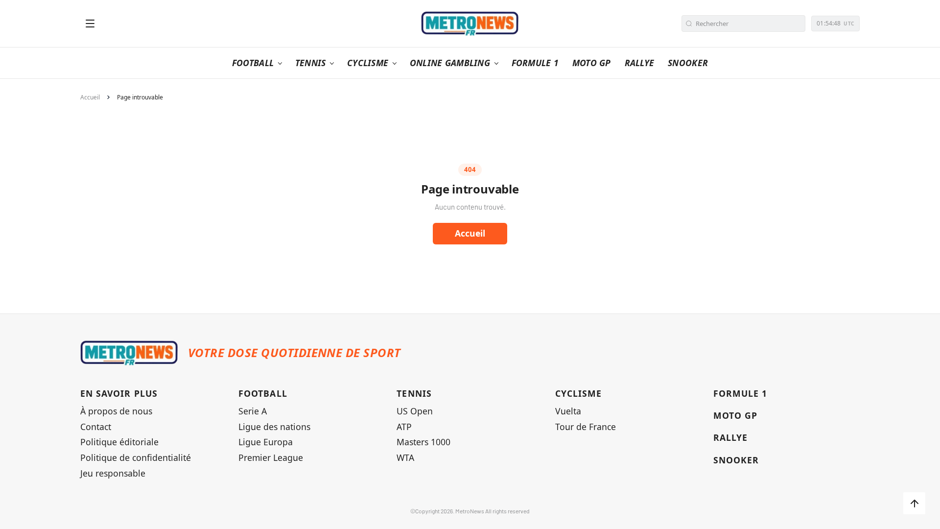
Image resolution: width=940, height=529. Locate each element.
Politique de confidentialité (135, 457)
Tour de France (585, 427)
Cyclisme (578, 393)
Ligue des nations (274, 427)
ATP (404, 427)
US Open (415, 411)
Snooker (736, 460)
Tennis (414, 393)
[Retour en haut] (914, 503)
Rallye (730, 438)
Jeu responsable (112, 473)
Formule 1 (740, 393)
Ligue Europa (265, 442)
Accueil (90, 97)
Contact (95, 427)
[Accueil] (470, 23)
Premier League (270, 457)
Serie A (252, 411)
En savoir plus (119, 393)
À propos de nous (116, 411)
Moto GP (735, 415)
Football (262, 393)
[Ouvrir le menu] (90, 23)
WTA (405, 457)
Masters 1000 (423, 442)
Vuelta (568, 411)
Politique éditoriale (119, 442)
